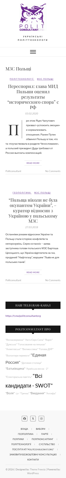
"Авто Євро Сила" (34, 340)
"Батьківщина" (15, 368)
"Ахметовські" (13, 349)
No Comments (52, 171)
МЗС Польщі (45, 79)
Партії (44, 434)
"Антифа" (51, 393)
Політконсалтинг (42, 439)
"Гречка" (24, 393)
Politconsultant (13, 171)
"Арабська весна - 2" (37, 368)
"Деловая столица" (31, 363)
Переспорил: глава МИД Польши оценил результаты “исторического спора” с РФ (33, 96)
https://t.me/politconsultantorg (23, 315)
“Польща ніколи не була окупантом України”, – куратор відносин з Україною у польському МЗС (33, 210)
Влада (24, 429)
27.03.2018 (31, 227)
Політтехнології (22, 79)
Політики (18, 439)
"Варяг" (49, 340)
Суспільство (47, 444)
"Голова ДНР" (46, 349)
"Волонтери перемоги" (18, 355)
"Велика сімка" (30, 349)
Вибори (40, 429)
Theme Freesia (37, 469)
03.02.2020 (31, 113)
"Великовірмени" (15, 340)
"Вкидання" (37, 393)
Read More (33, 163)
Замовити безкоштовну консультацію (33, 454)
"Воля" (10, 393)
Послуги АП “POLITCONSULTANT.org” (33, 449)
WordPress (33, 473)
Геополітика (22, 192)
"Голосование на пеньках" (31, 344)
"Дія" (17, 393)
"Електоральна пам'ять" (19, 377)
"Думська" (11, 344)
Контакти (33, 459)
